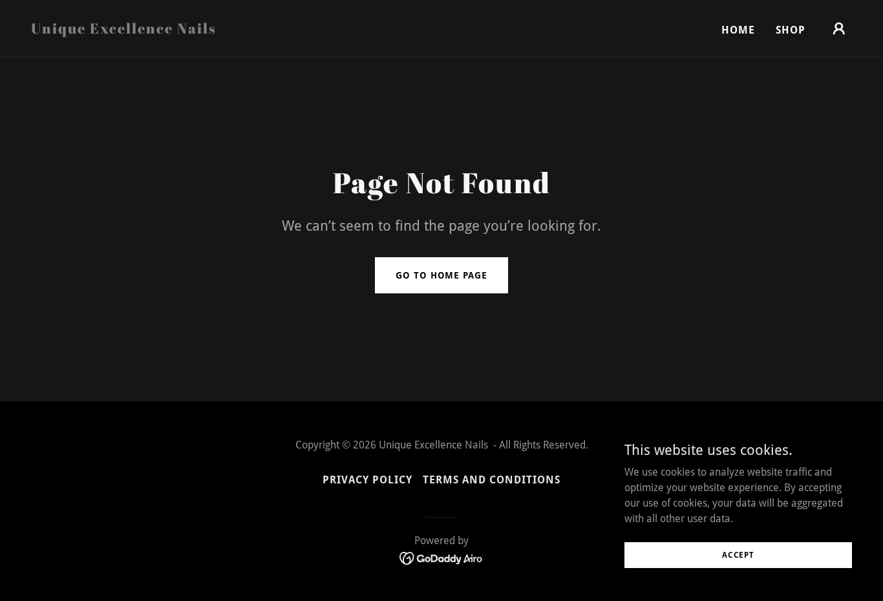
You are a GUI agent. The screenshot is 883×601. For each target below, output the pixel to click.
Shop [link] (790, 30)
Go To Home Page (441, 275)
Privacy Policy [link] (367, 480)
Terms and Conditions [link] (491, 480)
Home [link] (738, 30)
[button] (839, 28)
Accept (738, 554)
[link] (124, 30)
